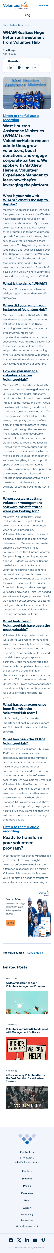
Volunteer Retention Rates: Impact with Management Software (27, 1030)
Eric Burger (9, 50)
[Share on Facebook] (19, 67)
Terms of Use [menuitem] (27, 1220)
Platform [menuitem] (27, 1171)
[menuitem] (11, 1240)
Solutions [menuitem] (27, 1178)
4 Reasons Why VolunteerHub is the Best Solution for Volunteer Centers (25, 1078)
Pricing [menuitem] (27, 1185)
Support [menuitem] (27, 1207)
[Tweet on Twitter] (27, 67)
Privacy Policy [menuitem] (27, 1214)
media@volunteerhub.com (27, 1162)
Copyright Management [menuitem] (27, 1226)
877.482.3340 (27, 1157)
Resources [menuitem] (27, 1193)
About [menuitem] (27, 1200)
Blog (27, 15)
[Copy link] (35, 67)
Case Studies (10, 25)
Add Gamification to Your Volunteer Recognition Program (25, 984)
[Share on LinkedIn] (10, 67)
